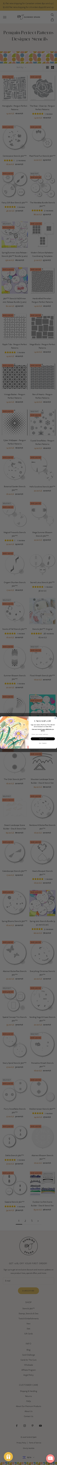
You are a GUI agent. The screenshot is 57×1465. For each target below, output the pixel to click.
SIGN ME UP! (43, 739)
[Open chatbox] (50, 1458)
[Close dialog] (55, 718)
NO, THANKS (43, 743)
